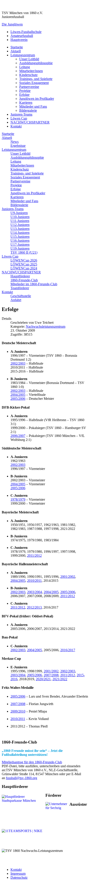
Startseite (16, 47)
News (14, 142)
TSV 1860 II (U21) (23, 252)
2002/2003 (17, 363)
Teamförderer (19, 288)
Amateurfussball (21, 36)
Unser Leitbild (29, 59)
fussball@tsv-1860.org (21, 778)
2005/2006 (17, 398)
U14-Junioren (19, 233)
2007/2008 (51, 675)
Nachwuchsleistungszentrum (45, 326)
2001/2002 (67, 576)
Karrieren (25, 102)
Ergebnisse (18, 145)
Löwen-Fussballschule (26, 32)
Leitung (24, 67)
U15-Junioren (19, 236)
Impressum (18, 873)
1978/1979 (17, 499)
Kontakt (16, 126)
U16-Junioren (19, 240)
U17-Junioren (19, 244)
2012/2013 (34, 607)
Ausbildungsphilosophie (36, 63)
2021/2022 (59, 679)
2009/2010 (17, 711)
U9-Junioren (19, 213)
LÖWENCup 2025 (23, 264)
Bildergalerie (28, 110)
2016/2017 (67, 650)
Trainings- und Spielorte (35, 79)
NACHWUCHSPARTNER (30, 122)
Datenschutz (19, 877)
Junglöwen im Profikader (36, 98)
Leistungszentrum (22, 55)
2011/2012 (34, 555)
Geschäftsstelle (20, 296)
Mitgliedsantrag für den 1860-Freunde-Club (32, 762)
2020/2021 (43, 679)
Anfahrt (15, 300)
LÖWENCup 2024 (23, 268)
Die (12, 24)
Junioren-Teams (21, 114)
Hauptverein (19, 40)
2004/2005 (17, 394)
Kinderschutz (28, 75)
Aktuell (15, 51)
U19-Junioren (19, 248)
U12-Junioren (19, 225)
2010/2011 (34, 580)
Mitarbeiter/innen (31, 71)
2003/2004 (34, 592)
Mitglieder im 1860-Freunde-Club (33, 284)
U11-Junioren (19, 221)
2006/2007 (17, 436)
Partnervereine (29, 87)
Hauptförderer (20, 276)
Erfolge (24, 94)
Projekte (25, 91)
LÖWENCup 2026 (23, 260)
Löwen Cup (18, 118)
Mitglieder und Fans (33, 106)
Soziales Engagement (34, 83)
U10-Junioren (19, 217)
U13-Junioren (19, 229)
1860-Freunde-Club (24, 280)
